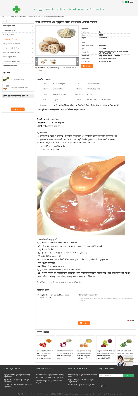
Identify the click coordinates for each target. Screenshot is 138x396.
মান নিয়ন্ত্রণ (72, 9)
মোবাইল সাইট (103, 389)
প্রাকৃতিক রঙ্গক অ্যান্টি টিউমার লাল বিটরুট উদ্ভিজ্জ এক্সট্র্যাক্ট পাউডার (106, 352)
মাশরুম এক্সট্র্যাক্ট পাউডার (9, 30)
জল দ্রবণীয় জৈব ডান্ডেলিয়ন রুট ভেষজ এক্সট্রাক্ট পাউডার (50, 378)
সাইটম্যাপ (103, 386)
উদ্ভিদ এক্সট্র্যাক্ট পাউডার (9, 26)
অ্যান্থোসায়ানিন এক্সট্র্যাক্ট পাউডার (11, 44)
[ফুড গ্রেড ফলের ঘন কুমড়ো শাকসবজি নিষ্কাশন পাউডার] (85, 343)
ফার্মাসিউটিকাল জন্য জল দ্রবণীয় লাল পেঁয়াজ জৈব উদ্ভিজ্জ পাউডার (65, 352)
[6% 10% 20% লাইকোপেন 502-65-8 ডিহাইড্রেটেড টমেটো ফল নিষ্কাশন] (45, 343)
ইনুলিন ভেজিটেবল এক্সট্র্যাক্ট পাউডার (19, 87)
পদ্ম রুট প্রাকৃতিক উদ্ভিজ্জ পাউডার (73, 282)
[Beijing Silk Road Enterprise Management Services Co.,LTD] (16, 9)
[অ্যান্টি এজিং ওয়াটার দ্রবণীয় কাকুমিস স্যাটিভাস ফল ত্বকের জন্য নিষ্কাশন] (126, 343)
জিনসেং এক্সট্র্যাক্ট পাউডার (9, 57)
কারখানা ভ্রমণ (61, 9)
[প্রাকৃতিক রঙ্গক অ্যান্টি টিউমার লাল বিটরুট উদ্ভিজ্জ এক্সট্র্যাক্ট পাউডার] (106, 343)
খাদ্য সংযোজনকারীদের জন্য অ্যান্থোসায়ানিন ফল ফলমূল (50, 375)
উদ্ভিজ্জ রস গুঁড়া (45, 282)
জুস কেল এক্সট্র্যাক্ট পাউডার (17, 79)
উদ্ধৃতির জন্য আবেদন (97, 9)
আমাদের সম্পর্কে (49, 9)
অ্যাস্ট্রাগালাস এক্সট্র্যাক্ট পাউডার (11, 48)
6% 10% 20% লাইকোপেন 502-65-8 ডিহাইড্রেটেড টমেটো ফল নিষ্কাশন (45, 353)
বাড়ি (35, 9)
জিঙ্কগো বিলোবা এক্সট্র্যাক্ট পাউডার (11, 52)
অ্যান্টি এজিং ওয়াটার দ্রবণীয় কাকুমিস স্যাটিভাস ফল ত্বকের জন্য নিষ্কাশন (125, 353)
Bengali (131, 2)
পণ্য (40, 9)
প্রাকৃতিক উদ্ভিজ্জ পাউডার (57, 282)
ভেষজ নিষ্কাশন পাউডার (9, 35)
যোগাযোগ (88, 66)
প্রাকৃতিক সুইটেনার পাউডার (10, 66)
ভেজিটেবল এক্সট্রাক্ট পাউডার (18, 16)
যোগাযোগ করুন (83, 9)
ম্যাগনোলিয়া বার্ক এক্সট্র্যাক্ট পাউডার (11, 61)
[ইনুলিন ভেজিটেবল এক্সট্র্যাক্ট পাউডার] (6, 87)
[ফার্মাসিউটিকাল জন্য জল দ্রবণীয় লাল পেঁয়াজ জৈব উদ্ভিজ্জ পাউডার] (65, 343)
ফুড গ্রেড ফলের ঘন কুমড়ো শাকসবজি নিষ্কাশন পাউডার (84, 352)
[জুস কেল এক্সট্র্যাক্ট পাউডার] (6, 79)
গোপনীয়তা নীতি (20, 394)
